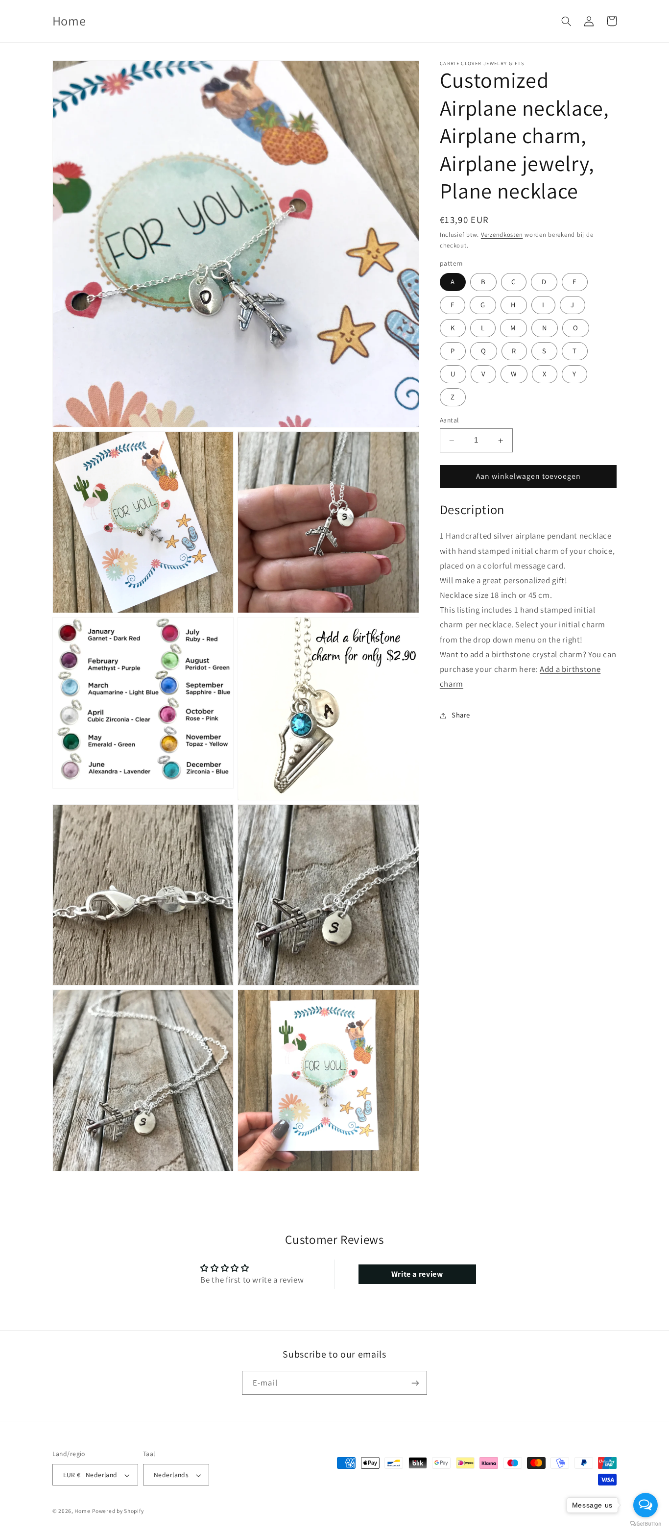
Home (82, 1511)
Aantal (449, 420)
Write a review (417, 1274)
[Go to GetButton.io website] (645, 1524)
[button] (566, 21)
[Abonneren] (415, 1383)
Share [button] (461, 715)
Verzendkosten (502, 235)
